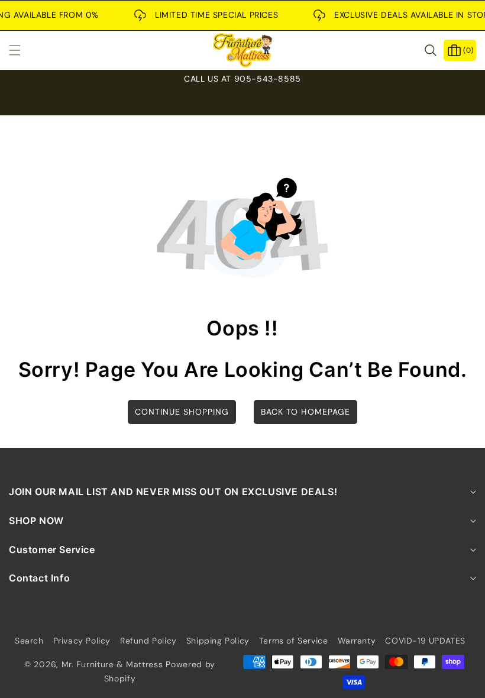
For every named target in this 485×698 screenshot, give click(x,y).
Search (29, 640)
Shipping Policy (218, 640)
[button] (22, 50)
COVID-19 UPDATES (425, 640)
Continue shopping (182, 411)
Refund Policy (148, 640)
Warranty (357, 640)
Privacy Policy (82, 640)
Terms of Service (293, 640)
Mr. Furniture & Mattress (112, 664)
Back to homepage (305, 411)
